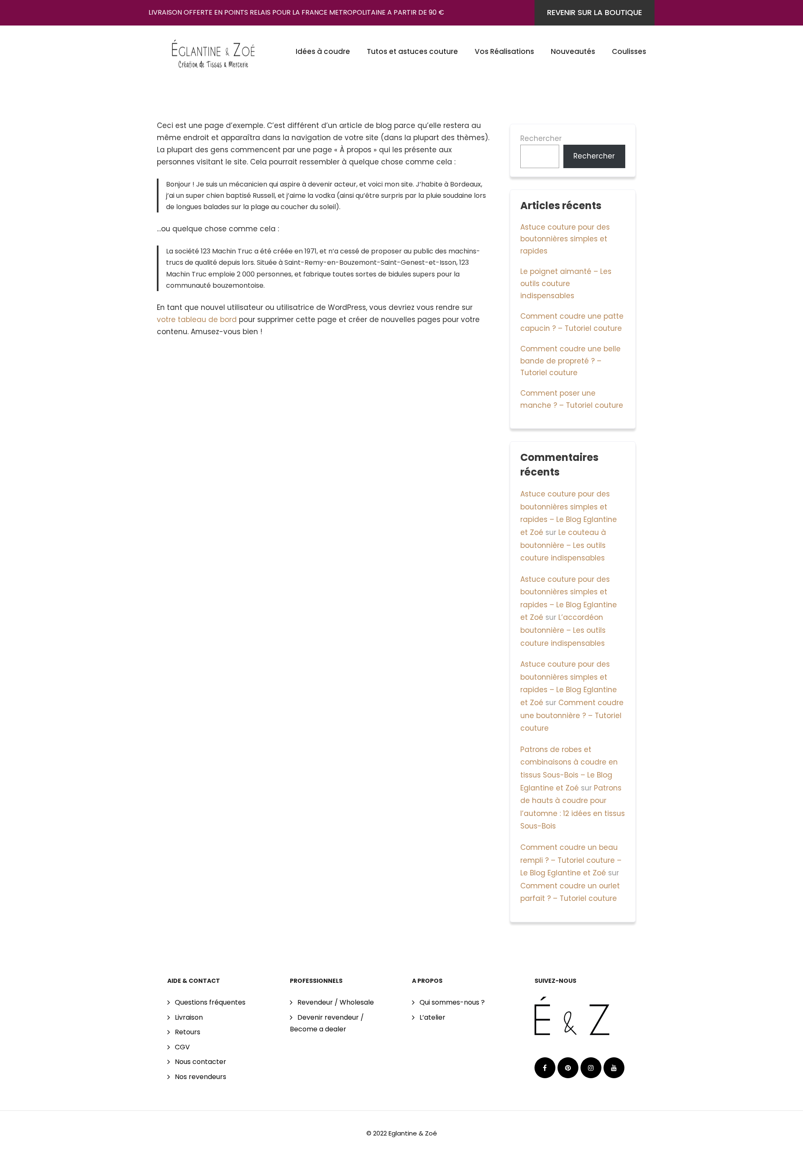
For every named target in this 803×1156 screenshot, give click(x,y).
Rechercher (541, 138)
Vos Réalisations (504, 51)
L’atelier (432, 1017)
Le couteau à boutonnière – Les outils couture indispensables (563, 545)
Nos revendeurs (200, 1077)
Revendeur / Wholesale (335, 1002)
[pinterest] (567, 1067)
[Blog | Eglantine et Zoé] (213, 51)
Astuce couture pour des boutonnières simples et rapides (565, 239)
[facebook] (544, 1067)
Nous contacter (200, 1061)
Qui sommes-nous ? (452, 1002)
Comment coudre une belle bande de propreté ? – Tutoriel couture (570, 361)
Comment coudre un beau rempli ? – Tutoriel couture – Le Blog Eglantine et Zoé (570, 860)
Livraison (189, 1017)
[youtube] (614, 1067)
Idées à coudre (323, 51)
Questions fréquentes (210, 1002)
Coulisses (629, 51)
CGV (182, 1047)
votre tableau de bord (197, 320)
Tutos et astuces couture (412, 51)
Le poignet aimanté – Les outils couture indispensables (565, 283)
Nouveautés (573, 51)
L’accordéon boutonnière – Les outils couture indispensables (563, 630)
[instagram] (591, 1067)
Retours (187, 1032)
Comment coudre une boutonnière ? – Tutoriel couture (572, 715)
